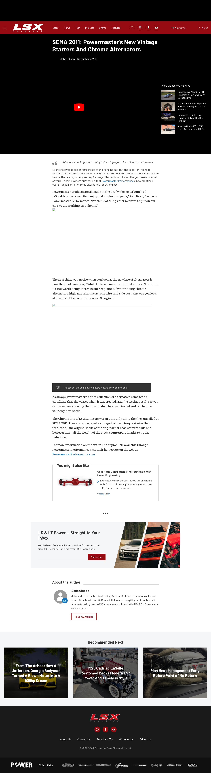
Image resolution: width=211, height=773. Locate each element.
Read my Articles (84, 616)
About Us (65, 739)
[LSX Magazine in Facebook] (105, 729)
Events (102, 27)
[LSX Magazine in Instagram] (97, 729)
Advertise (145, 739)
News (67, 27)
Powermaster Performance (118, 180)
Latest (56, 27)
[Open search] (132, 27)
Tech (77, 27)
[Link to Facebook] (148, 28)
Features (115, 27)
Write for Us (126, 739)
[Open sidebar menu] (5, 28)
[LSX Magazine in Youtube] (114, 729)
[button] (79, 107)
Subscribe (96, 557)
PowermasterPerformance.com (73, 454)
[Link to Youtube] (156, 28)
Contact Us (84, 739)
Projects (89, 27)
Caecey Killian (103, 493)
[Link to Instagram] (140, 28)
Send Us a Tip (105, 739)
